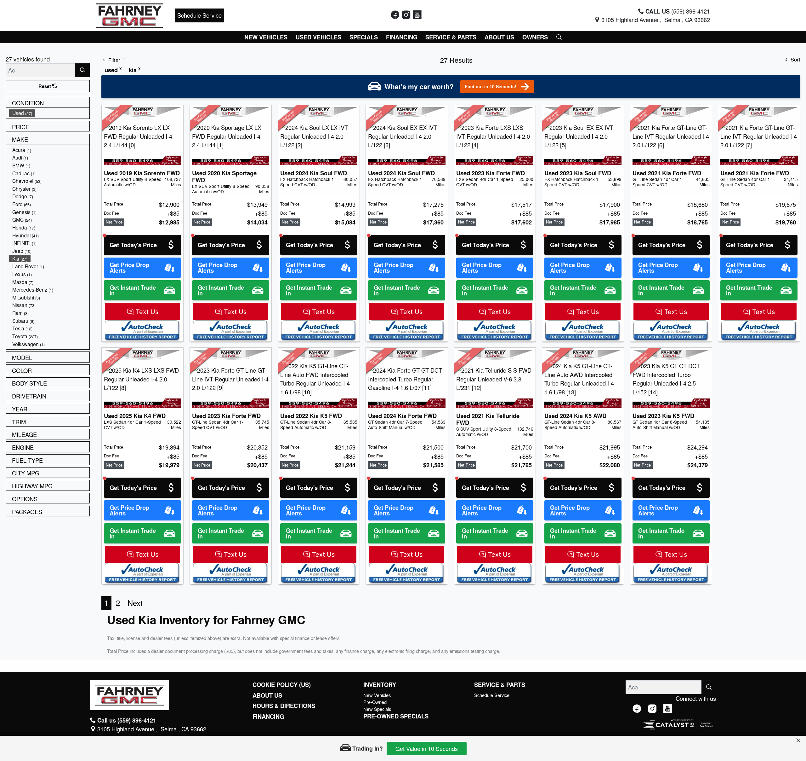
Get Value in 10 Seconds (426, 748)
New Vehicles (377, 695)
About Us (267, 695)
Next (135, 602)
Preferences (486, 719)
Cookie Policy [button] (360, 716)
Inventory (379, 685)
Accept (591, 719)
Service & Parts (499, 685)
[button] (266, 37)
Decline (538, 719)
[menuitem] (49, 113)
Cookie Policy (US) (282, 685)
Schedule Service (199, 15)
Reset (45, 86)
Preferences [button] (229, 723)
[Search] (82, 70)
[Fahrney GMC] (129, 14)
